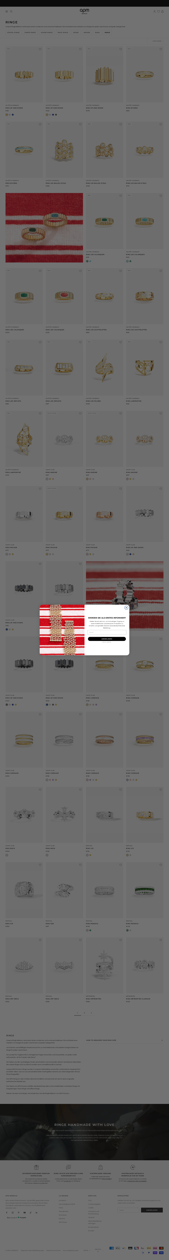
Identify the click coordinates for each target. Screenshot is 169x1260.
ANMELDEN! (107, 639)
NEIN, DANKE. (106, 642)
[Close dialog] (126, 608)
